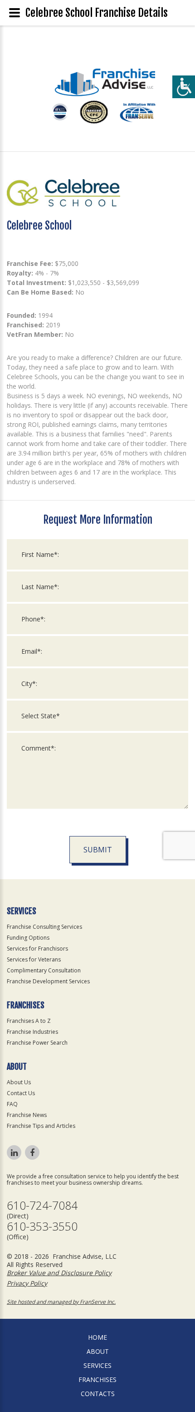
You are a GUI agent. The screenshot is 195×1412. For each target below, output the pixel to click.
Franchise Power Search (37, 1042)
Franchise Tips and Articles (41, 1126)
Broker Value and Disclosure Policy (59, 1272)
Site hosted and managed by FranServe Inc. (61, 1302)
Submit (97, 850)
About (98, 1351)
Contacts (98, 1393)
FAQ (12, 1104)
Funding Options (28, 937)
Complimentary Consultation (44, 970)
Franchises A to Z (29, 1021)
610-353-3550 (42, 1226)
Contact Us (21, 1093)
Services (97, 1365)
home (97, 1337)
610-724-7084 (42, 1205)
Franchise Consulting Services (44, 927)
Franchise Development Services (48, 981)
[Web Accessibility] (183, 86)
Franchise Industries (32, 1032)
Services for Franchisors (37, 948)
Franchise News (27, 1115)
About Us (19, 1082)
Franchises (97, 1379)
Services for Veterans (34, 959)
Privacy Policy (27, 1283)
